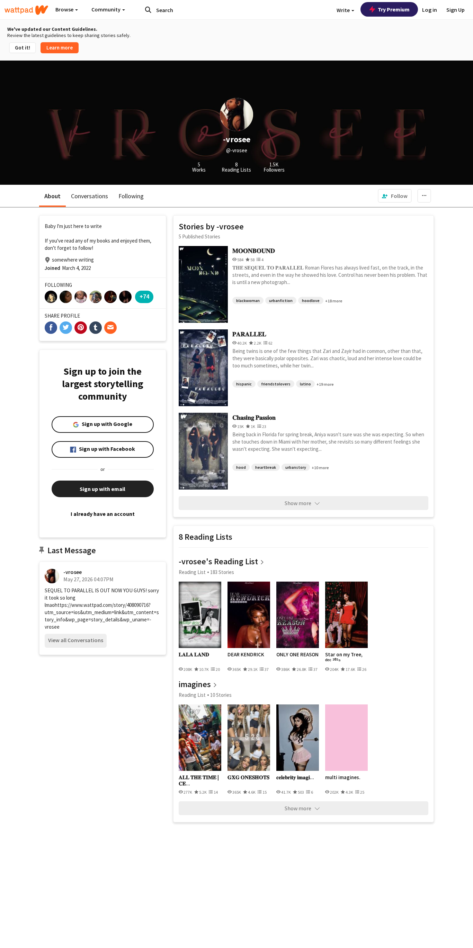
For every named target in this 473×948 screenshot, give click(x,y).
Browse (64, 9)
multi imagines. (342, 777)
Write (344, 10)
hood (241, 467)
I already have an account (103, 513)
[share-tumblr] (95, 327)
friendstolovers (276, 383)
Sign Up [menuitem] (455, 9)
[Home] (26, 10)
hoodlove (311, 300)
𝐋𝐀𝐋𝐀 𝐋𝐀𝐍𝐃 (194, 654)
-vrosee (72, 572)
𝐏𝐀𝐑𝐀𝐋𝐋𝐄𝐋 (249, 334)
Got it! (22, 47)
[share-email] (110, 327)
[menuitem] (395, 196)
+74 (144, 296)
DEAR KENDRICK (245, 654)
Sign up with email (102, 488)
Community (106, 9)
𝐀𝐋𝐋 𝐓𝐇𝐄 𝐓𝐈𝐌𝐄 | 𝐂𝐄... (199, 780)
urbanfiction (281, 300)
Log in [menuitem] (429, 9)
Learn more (59, 47)
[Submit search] (148, 9)
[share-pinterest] (80, 327)
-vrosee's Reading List (218, 561)
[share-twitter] (66, 327)
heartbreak (265, 467)
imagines (195, 684)
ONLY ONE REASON (297, 654)
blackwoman (248, 300)
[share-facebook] (51, 327)
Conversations (89, 196)
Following (131, 196)
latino (305, 383)
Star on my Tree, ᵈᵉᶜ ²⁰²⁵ (344, 657)
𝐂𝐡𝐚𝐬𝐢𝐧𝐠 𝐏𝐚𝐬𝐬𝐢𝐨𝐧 (254, 417)
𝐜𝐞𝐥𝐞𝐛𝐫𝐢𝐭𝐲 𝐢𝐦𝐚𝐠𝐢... (295, 777)
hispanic (244, 383)
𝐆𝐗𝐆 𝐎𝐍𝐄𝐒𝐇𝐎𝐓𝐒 (248, 777)
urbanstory (295, 467)
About (52, 196)
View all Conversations (75, 640)
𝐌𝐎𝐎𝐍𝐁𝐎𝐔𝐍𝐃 (253, 251)
